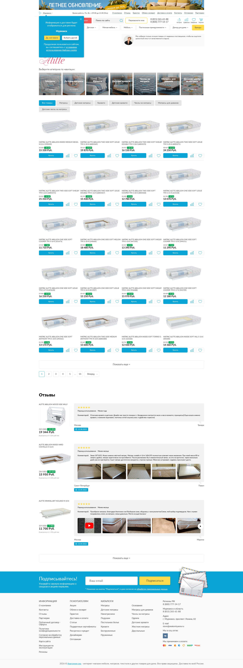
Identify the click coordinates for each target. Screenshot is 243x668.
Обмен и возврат (148, 13)
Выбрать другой (70, 38)
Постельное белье (110, 622)
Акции (73, 606)
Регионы (43, 652)
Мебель (127, 28)
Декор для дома (180, 28)
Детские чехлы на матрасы (54, 109)
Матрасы (63, 103)
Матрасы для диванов (168, 103)
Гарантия (136, 13)
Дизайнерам (76, 635)
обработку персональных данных (152, 589)
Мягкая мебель (109, 28)
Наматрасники (108, 614)
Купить (51, 155)
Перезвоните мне (136, 21)
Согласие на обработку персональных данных (50, 636)
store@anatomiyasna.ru (173, 626)
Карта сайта (44, 641)
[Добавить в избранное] (76, 155)
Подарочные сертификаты (83, 627)
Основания (137, 606)
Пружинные (106, 635)
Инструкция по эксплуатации (46, 647)
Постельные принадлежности (152, 28)
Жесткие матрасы (140, 627)
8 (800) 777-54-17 (159, 22)
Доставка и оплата (164, 13)
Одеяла (135, 618)
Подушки (105, 618)
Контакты (178, 13)
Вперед (90, 374)
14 (80, 374)
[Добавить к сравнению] (67, 155)
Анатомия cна (74, 664)
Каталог (84, 21)
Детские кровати (119, 103)
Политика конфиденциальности (49, 630)
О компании (117, 13)
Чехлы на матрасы (142, 103)
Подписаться (154, 580)
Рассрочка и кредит (79, 631)
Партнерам (199, 13)
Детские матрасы (83, 103)
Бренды (198, 28)
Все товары (47, 103)
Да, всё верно (52, 38)
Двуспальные (138, 631)
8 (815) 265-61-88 (159, 19)
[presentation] (200, 526)
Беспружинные (108, 631)
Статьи (73, 622)
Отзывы (127, 13)
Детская (90, 28)
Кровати (101, 103)
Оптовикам (188, 13)
